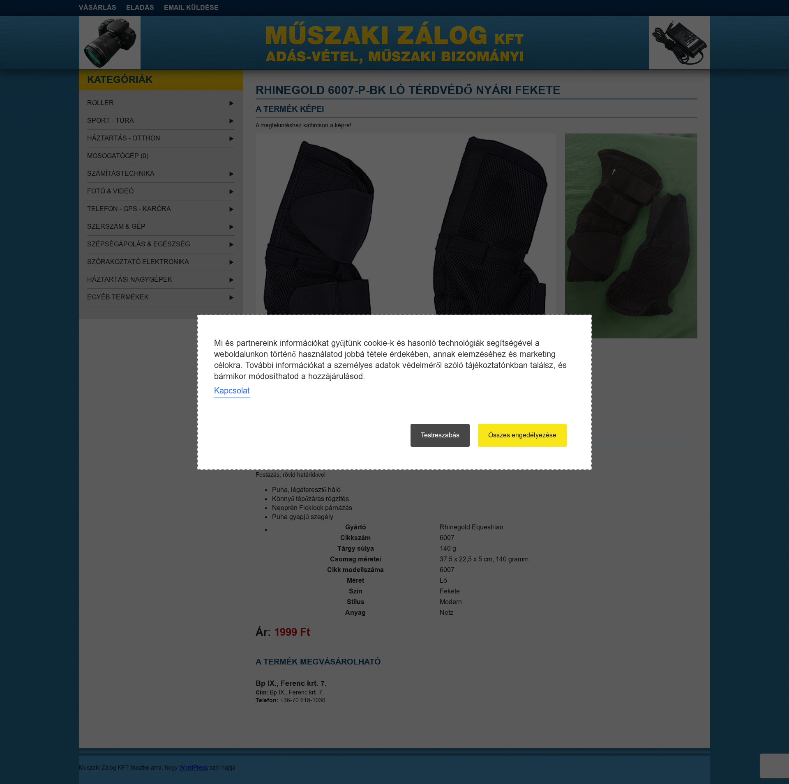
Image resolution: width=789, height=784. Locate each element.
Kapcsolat (232, 390)
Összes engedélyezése (522, 435)
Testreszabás (440, 435)
